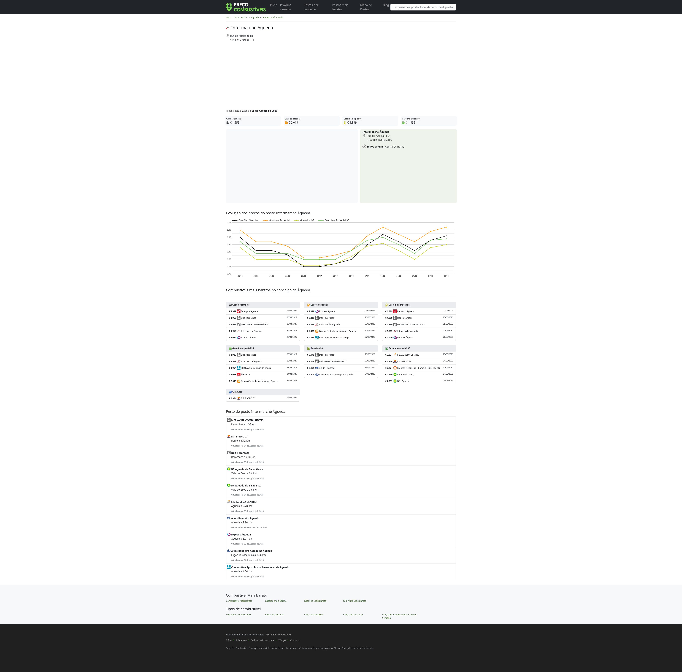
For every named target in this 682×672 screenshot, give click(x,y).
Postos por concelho (311, 7)
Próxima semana (285, 7)
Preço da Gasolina (313, 614)
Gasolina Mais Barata (315, 600)
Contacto (295, 640)
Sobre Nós (241, 640)
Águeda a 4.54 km (260, 571)
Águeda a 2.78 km (247, 506)
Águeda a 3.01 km (247, 539)
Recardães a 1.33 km (247, 424)
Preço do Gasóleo (274, 614)
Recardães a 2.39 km (247, 457)
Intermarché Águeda (272, 17)
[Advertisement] (327, 74)
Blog (386, 5)
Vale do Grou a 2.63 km (247, 473)
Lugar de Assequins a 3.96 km (251, 555)
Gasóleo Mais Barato (276, 600)
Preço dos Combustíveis (238, 614)
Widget (282, 640)
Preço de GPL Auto (353, 614)
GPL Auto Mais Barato (354, 600)
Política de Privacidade (262, 640)
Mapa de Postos (366, 7)
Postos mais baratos (340, 7)
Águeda (255, 17)
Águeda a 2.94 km (249, 522)
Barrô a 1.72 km (247, 441)
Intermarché (241, 17)
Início (273, 5)
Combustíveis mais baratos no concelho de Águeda (268, 290)
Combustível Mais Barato (239, 600)
